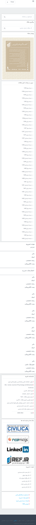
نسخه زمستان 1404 (27, 232)
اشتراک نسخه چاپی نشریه (22, 501)
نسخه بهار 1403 (28, 208)
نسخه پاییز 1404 (27, 229)
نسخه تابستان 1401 (27, 185)
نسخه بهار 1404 (28, 222)
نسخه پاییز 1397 (27, 135)
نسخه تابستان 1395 (27, 105)
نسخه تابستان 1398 (27, 145)
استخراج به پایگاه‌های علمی (22, 495)
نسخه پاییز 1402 (27, 202)
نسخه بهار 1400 (28, 168)
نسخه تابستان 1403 (27, 212)
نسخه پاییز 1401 (27, 188)
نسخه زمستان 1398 (27, 152)
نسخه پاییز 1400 (27, 175)
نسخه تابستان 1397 (27, 132)
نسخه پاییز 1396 (27, 122)
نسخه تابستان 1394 (27, 91)
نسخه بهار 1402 (28, 195)
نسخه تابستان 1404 (27, 225)
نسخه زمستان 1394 (27, 98)
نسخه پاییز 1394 (27, 95)
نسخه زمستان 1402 (27, 205)
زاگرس (15, 521)
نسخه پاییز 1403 (27, 215)
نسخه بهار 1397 (28, 128)
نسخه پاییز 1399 (27, 162)
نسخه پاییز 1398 (27, 148)
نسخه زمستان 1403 (27, 218)
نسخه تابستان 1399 (27, 158)
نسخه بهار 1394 (28, 88)
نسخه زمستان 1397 (27, 138)
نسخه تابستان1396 (27, 118)
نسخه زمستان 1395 (27, 112)
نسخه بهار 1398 (28, 142)
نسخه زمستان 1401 (27, 192)
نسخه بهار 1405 (28, 235)
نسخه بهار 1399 (28, 155)
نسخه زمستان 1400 (27, 178)
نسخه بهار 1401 (28, 182)
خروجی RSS (26, 504)
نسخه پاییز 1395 (27, 108)
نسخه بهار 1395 (28, 102)
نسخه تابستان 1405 (27, 239)
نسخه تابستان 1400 (27, 172)
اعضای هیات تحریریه (24, 498)
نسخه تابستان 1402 (27, 198)
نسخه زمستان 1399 (27, 165)
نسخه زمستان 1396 (27, 125)
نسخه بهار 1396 (28, 115)
